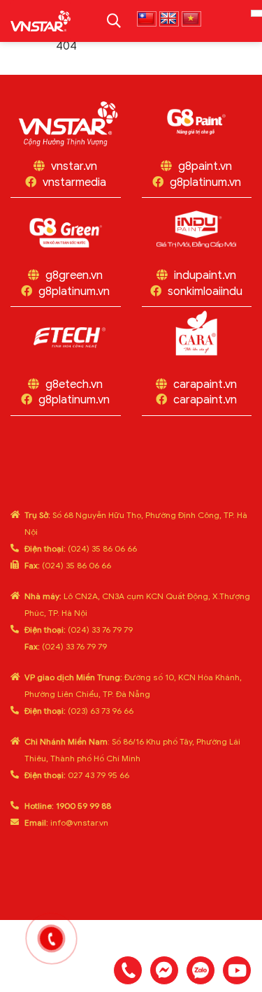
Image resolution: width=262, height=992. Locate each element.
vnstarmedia (74, 182)
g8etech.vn (74, 384)
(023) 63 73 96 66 (78, 710)
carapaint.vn (205, 384)
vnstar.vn (74, 166)
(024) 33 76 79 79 (78, 629)
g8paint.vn (205, 166)
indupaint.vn (205, 275)
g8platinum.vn (205, 182)
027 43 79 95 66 (76, 775)
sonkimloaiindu (205, 292)
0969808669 (200, 970)
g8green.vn (74, 275)
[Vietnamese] (191, 19)
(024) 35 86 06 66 (80, 548)
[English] (169, 19)
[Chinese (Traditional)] (147, 19)
